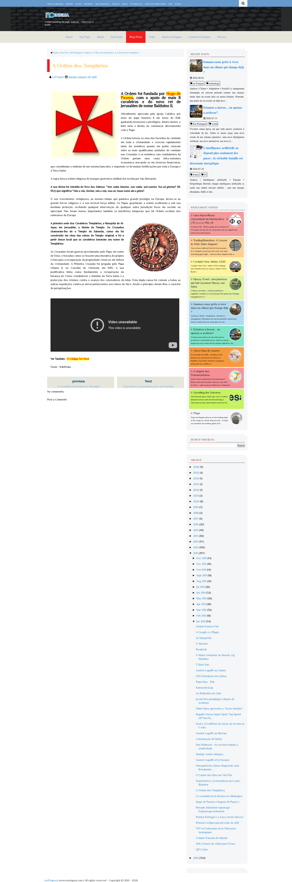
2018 (196, 512)
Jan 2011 (201, 621)
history (88, 53)
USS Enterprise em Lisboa (211, 676)
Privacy (221, 37)
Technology (136, 4)
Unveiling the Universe (207, 392)
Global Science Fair (207, 626)
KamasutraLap (204, 687)
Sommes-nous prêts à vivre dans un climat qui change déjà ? (209, 308)
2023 (196, 484)
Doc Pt (64, 53)
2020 (196, 501)
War (170, 4)
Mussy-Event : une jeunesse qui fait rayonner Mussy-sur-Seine (209, 283)
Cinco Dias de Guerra (206, 350)
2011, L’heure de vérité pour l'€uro (215, 843)
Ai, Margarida (203, 638)
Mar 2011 (201, 609)
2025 (196, 472)
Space (125, 4)
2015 (196, 530)
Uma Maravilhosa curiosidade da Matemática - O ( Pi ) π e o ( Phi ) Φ (209, 219)
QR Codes (202, 849)
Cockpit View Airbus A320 (209, 261)
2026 (196, 467)
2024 (196, 478)
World (178, 4)
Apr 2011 (201, 604)
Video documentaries (155, 4)
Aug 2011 (201, 581)
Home (69, 37)
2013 (196, 541)
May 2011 (201, 598)
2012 (196, 547)
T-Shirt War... (203, 664)
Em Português (76, 53)
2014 (196, 535)
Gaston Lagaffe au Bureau (211, 733)
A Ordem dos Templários (128, 53)
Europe (69, 4)
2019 (196, 507)
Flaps (196, 413)
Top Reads (117, 37)
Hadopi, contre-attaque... (210, 754)
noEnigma (51, 880)
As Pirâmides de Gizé (208, 693)
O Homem (202, 643)
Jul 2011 (200, 587)
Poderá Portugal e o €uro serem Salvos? (220, 817)
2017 (196, 518)
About (100, 37)
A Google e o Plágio (207, 632)
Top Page (84, 37)
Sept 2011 (202, 575)
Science (116, 4)
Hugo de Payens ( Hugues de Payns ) (217, 801)
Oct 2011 (201, 569)
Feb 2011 (201, 615)
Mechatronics (102, 4)
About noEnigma (55, 4)
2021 (196, 495)
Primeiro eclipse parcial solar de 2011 (217, 822)
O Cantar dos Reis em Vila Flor (214, 775)
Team (152, 37)
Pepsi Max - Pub (205, 681)
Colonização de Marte (209, 739)
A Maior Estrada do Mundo (212, 838)
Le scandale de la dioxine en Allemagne (219, 796)
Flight (78, 4)
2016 (196, 524)
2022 (196, 490)
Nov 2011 (201, 564)
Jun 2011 (201, 592)
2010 (196, 858)
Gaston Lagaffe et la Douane (212, 760)
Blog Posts (135, 37)
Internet (88, 4)
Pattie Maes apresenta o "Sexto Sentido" (219, 708)
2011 (196, 553)
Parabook (201, 649)
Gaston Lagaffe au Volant (211, 670)
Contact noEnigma (199, 37)
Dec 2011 (201, 558)
